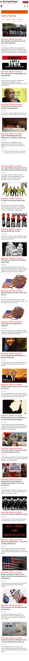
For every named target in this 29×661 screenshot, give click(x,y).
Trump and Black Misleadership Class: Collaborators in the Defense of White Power (13, 137)
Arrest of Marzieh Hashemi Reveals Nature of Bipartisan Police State (13, 356)
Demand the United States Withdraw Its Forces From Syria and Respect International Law (14, 641)
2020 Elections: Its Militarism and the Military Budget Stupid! (13, 261)
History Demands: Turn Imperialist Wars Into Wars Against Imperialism (13, 42)
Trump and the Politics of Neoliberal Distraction (14, 514)
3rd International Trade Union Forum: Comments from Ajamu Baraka (11, 107)
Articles (8, 19)
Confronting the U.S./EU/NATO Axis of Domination (11, 325)
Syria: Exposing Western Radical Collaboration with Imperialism (14, 75)
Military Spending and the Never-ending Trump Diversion (14, 294)
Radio (13, 19)
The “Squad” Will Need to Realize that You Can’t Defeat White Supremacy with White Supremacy (14, 169)
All (3, 19)
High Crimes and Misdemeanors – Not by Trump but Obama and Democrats (14, 543)
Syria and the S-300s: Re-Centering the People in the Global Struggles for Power (14, 451)
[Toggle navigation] (1, 6)
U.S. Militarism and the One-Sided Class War (13, 200)
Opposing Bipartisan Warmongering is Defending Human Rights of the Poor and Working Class (12, 483)
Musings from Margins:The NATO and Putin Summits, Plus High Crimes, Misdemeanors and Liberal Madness (14, 576)
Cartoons (20, 19)
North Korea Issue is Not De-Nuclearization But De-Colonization (14, 608)
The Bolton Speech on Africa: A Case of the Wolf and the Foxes (14, 387)
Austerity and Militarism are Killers (10, 231)
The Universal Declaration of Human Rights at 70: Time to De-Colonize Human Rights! (13, 418)
